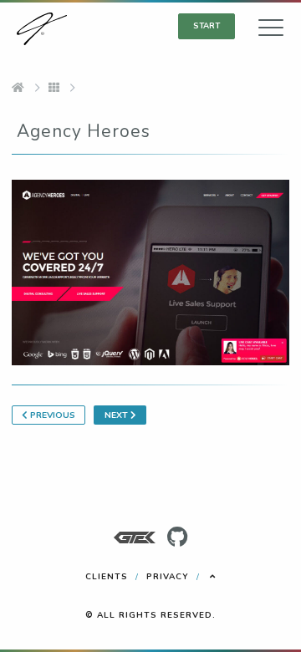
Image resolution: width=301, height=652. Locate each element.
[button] (270, 31)
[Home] (18, 89)
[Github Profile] (177, 537)
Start (206, 25)
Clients (106, 577)
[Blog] (54, 89)
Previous (51, 415)
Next (117, 415)
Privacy (167, 577)
